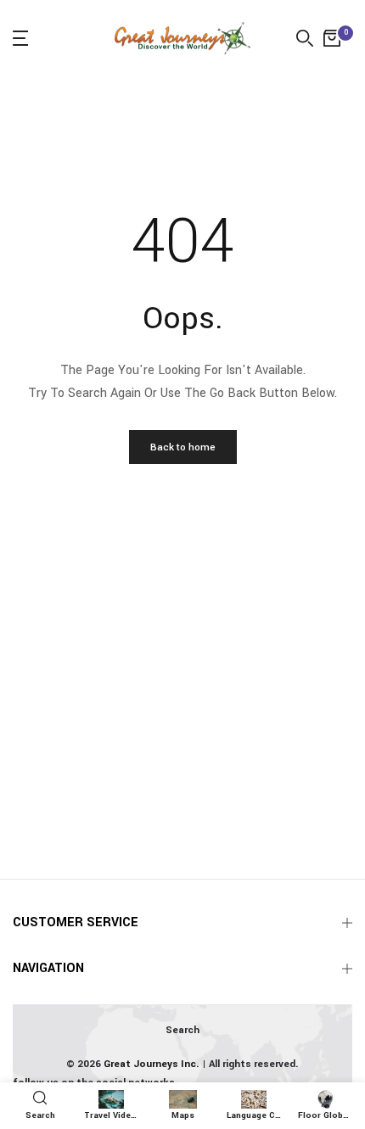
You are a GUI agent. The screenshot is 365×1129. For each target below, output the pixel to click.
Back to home (183, 447)
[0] (331, 38)
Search (182, 1030)
